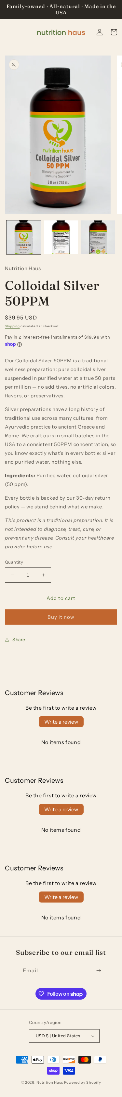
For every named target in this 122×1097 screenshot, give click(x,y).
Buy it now (61, 617)
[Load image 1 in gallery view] (24, 237)
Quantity (14, 562)
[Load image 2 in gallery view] (61, 237)
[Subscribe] (98, 970)
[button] (114, 32)
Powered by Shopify (82, 1082)
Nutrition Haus (49, 1082)
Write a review (61, 721)
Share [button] (18, 639)
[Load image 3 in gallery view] (98, 237)
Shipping (12, 326)
